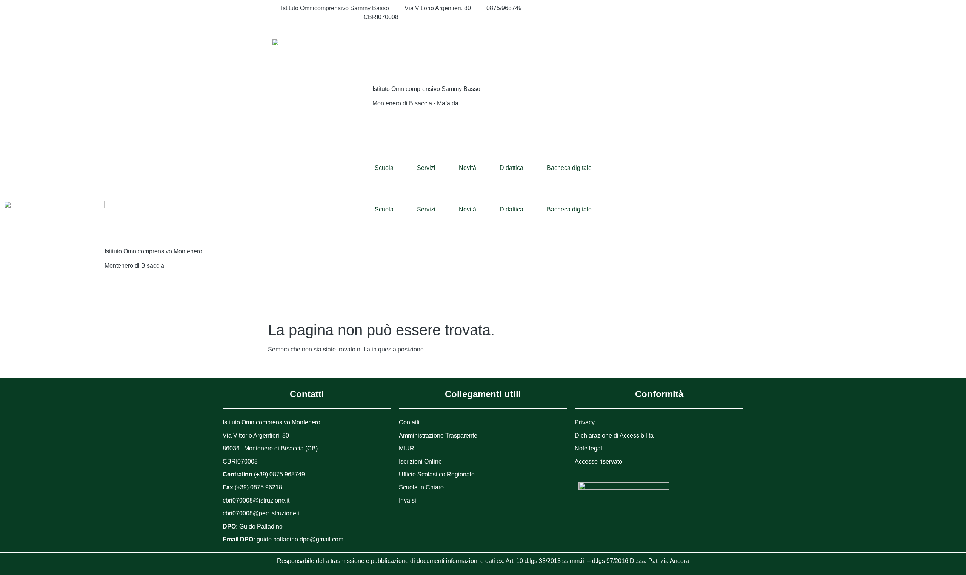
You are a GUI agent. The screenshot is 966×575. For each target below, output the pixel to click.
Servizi (426, 168)
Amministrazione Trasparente (438, 435)
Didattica (511, 168)
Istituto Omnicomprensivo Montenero (153, 251)
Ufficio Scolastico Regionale (437, 474)
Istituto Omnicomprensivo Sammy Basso (426, 89)
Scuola (384, 168)
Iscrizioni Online (420, 461)
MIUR (406, 448)
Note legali (589, 448)
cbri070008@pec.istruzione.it (262, 513)
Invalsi (407, 500)
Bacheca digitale (569, 168)
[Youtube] (626, 26)
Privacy (585, 422)
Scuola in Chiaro (421, 487)
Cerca (648, 54)
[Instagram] (626, 17)
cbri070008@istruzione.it (314, 17)
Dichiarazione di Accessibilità (614, 435)
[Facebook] (626, 8)
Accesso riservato (598, 461)
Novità (467, 168)
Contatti (409, 422)
